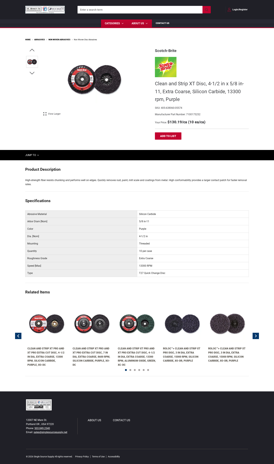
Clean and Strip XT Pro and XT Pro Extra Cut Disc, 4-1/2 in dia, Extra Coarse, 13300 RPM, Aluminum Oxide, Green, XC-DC (137, 356)
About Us (94, 420)
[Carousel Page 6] (148, 370)
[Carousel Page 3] (135, 370)
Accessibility (114, 456)
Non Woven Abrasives (59, 40)
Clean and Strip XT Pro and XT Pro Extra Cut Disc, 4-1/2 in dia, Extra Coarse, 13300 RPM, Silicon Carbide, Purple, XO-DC (45, 356)
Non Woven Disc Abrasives (85, 40)
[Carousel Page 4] (139, 370)
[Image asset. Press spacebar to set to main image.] (32, 62)
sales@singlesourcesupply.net (50, 432)
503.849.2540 (42, 428)
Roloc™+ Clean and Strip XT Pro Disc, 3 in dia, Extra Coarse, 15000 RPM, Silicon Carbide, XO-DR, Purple (181, 354)
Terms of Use (98, 456)
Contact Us (162, 23)
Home (28, 40)
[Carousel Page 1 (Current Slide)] (126, 370)
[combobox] (144, 9)
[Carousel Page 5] (144, 370)
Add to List (168, 136)
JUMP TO (31, 155)
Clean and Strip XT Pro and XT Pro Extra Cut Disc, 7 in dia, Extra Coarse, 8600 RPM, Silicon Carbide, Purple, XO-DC (91, 356)
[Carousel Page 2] (130, 370)
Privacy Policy (82, 456)
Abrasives (39, 40)
